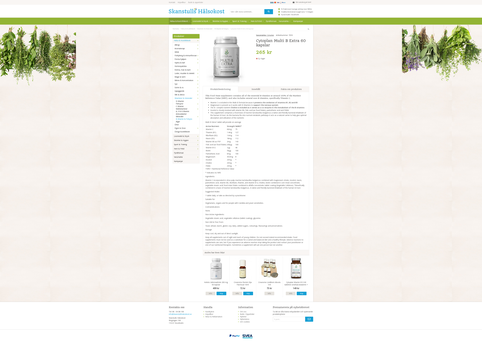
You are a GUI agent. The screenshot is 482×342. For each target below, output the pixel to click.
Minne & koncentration (184, 80)
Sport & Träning (239, 21)
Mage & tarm (180, 77)
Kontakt (172, 2)
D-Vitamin (180, 101)
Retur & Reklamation (213, 316)
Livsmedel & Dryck (200, 21)
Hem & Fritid (256, 21)
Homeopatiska (181, 66)
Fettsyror (179, 103)
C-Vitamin (180, 106)
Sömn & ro (179, 87)
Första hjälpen (180, 59)
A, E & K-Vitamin (182, 111)
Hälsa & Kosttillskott (179, 21)
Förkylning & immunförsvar (186, 55)
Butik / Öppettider (247, 314)
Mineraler (180, 116)
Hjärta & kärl (180, 62)
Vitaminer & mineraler (183, 98)
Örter (177, 124)
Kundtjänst (209, 311)
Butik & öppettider (195, 2)
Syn (176, 84)
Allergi (177, 45)
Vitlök (177, 52)
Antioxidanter (181, 114)
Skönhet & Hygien (220, 21)
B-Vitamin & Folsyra (184, 119)
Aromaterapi (180, 48)
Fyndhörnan (271, 21)
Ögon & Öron (180, 128)
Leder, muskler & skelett (184, 73)
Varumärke (284, 21)
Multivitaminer (181, 109)
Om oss (243, 311)
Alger (178, 121)
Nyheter (243, 316)
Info (210, 293)
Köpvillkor (182, 2)
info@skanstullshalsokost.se (180, 314)
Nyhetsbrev (244, 319)
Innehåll (256, 89)
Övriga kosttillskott (182, 131)
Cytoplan (265, 35)
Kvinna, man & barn (183, 70)
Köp (221, 293)
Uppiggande (179, 91)
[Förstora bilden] (227, 59)
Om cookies (245, 322)
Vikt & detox (180, 94)
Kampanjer (298, 21)
